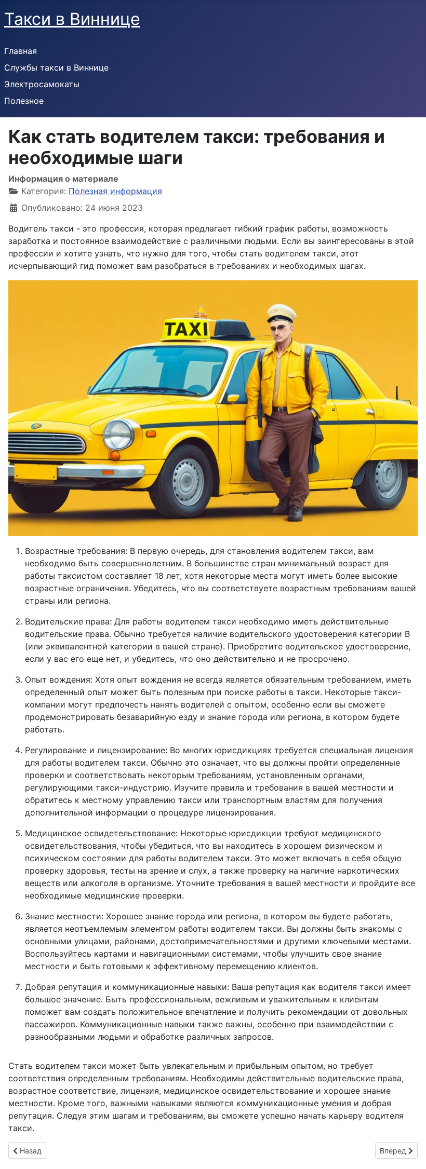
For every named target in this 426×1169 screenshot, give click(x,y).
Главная (20, 51)
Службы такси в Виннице (56, 67)
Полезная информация (115, 191)
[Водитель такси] (213, 407)
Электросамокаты (41, 84)
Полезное (24, 101)
